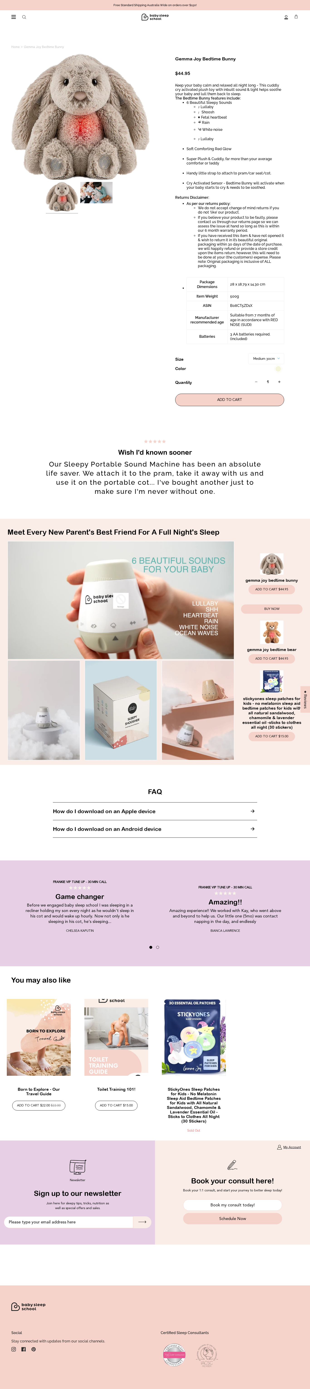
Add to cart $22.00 (39, 1105)
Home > (17, 47)
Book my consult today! (232, 1205)
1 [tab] (150, 947)
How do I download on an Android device (107, 829)
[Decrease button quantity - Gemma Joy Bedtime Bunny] (258, 382)
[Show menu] (13, 17)
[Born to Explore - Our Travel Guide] (39, 1037)
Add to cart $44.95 (271, 589)
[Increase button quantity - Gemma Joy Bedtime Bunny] (277, 382)
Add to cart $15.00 (271, 736)
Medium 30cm (264, 358)
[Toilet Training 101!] (116, 1037)
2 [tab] (157, 947)
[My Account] (286, 17)
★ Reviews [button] (305, 699)
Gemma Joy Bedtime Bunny (44, 47)
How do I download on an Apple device (104, 811)
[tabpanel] (155, 898)
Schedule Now (232, 1219)
